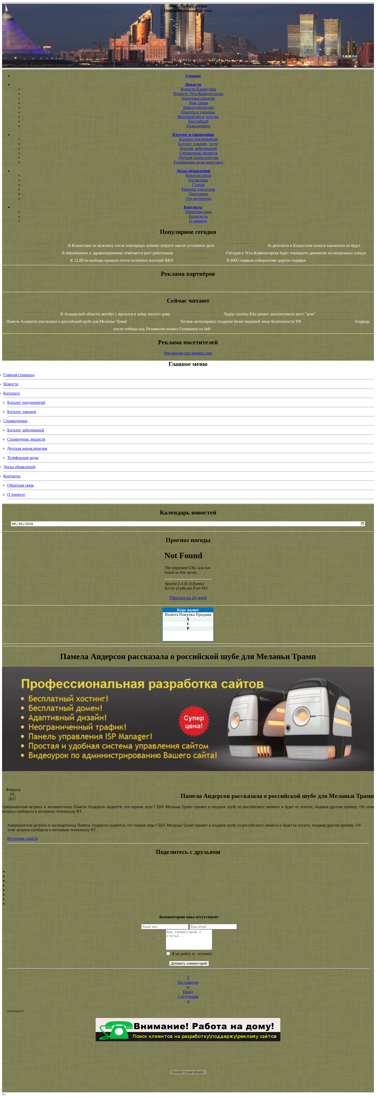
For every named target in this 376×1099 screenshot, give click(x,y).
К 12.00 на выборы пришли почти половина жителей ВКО (121, 260)
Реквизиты (198, 216)
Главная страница (18, 375)
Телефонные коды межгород (198, 162)
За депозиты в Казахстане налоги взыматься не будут (314, 245)
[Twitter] (188, 894)
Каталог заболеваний (198, 148)
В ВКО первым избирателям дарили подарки (266, 260)
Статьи (198, 184)
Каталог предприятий (198, 139)
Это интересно (198, 198)
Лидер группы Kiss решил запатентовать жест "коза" (269, 314)
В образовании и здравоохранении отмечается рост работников (117, 253)
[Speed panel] (188, 871)
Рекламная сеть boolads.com (188, 353)
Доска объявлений (19, 467)
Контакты (11, 476)
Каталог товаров (21, 411)
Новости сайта (198, 175)
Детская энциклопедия (198, 157)
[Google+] (188, 876)
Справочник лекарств (198, 153)
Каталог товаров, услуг (198, 144)
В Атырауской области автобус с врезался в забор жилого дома (115, 314)
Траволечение (198, 126)
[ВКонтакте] (188, 885)
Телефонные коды (23, 457)
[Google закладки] (188, 880)
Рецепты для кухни (198, 189)
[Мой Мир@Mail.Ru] (188, 903)
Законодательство (198, 107)
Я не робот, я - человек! (192, 954)
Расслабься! (198, 121)
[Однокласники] (188, 899)
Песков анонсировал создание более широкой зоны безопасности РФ (240, 321)
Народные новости (198, 98)
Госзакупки (198, 180)
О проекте (198, 221)
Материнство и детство (198, 117)
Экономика (198, 194)
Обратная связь (198, 212)
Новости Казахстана (198, 89)
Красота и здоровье (198, 112)
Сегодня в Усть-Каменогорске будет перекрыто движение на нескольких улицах (296, 253)
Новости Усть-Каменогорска (198, 93)
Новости (10, 384)
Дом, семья (198, 103)
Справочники (15, 421)
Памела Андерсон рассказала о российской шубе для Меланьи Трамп (66, 321)
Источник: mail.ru (22, 838)
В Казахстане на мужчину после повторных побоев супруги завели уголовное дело (141, 245)
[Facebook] (188, 890)
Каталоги (11, 393)
